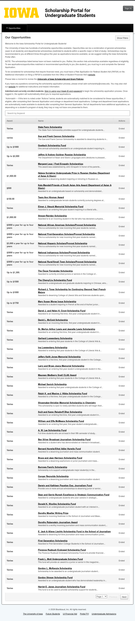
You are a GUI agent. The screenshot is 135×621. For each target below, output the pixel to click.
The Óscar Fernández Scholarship (55, 270)
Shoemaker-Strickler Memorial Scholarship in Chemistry (67, 402)
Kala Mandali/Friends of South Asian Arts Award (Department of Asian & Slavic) (74, 187)
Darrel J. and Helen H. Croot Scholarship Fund (61, 310)
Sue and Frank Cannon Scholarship (56, 136)
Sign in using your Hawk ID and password (63, 91)
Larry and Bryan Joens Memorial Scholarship (61, 365)
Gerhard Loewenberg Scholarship (55, 338)
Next (124, 596)
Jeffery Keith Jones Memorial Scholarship (59, 356)
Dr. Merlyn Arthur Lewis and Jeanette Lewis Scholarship (66, 329)
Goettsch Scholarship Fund (52, 145)
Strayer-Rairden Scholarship (52, 215)
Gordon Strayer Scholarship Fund (55, 577)
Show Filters (122, 37)
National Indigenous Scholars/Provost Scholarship (64, 252)
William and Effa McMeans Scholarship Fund (61, 421)
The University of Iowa (33, 613)
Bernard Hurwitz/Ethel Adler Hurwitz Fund (59, 448)
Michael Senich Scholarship (52, 384)
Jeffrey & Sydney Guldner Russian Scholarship (62, 154)
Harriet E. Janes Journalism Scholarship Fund (61, 586)
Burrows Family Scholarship (52, 467)
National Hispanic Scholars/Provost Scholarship (62, 243)
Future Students (53, 613)
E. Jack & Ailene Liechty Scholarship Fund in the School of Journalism (74, 531)
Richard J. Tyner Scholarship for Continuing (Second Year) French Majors (72, 291)
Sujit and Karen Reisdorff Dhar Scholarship (60, 411)
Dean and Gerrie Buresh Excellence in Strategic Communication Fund (73, 494)
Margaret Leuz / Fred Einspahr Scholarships (60, 163)
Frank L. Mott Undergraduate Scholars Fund (60, 559)
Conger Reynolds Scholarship (53, 476)
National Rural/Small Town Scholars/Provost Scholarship (67, 261)
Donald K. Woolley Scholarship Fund (57, 503)
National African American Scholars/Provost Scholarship (67, 224)
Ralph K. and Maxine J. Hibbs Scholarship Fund (62, 393)
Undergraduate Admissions (104, 613)
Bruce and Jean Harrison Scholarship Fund (60, 457)
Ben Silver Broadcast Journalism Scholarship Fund (64, 439)
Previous (113, 596)
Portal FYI (84, 613)
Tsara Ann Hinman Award (51, 197)
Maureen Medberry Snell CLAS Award (57, 375)
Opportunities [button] (14, 28)
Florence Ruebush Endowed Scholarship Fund (62, 549)
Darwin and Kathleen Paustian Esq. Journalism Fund (65, 485)
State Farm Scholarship (50, 126)
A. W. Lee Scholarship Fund (52, 430)
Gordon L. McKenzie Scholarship (55, 568)
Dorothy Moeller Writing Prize (53, 513)
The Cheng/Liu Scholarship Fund (55, 280)
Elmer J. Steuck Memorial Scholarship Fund (60, 206)
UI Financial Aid (70, 613)
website (91, 74)
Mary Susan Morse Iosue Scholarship (57, 301)
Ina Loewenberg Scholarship (52, 347)
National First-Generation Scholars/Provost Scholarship (66, 234)
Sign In (128, 8)
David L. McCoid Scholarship (53, 319)
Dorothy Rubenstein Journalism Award (58, 522)
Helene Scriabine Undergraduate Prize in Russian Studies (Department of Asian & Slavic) (74, 174)
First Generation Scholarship (53, 540)
